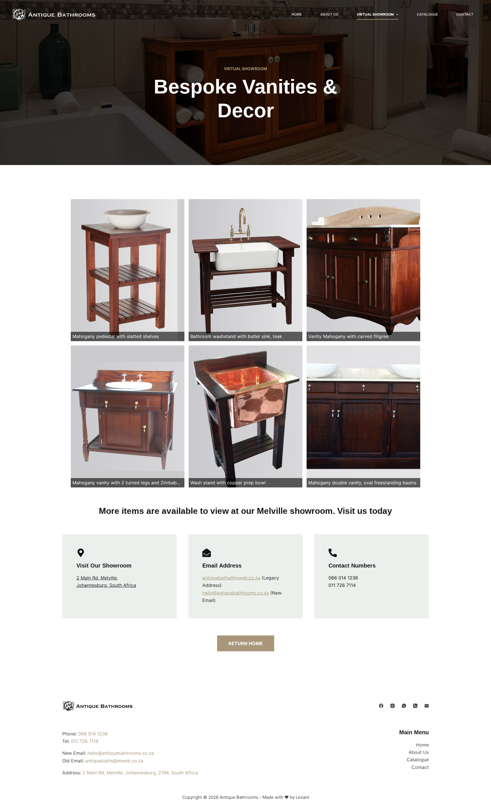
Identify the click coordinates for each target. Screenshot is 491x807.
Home (297, 14)
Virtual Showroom (375, 14)
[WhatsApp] (404, 706)
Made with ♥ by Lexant (286, 797)
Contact (464, 14)
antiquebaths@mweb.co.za (231, 578)
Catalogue (427, 14)
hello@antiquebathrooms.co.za (235, 593)
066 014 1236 (343, 578)
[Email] (427, 706)
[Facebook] (381, 706)
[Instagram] (392, 706)
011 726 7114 (342, 585)
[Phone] (415, 706)
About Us (329, 14)
